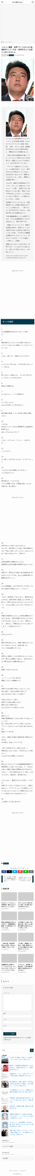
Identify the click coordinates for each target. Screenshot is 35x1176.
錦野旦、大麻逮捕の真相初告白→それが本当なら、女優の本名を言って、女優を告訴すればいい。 (21, 1067)
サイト (5, 1025)
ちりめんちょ (17, 2)
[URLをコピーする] (31, 871)
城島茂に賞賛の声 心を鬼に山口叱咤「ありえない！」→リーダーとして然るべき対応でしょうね (21, 1116)
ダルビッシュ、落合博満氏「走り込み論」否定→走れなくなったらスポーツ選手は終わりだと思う (21, 1124)
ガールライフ (23, 1170)
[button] (3, 871)
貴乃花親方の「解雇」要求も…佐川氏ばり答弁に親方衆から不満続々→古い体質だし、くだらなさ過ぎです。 (21, 1083)
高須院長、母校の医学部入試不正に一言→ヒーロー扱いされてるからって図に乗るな (21, 1100)
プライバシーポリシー (14, 1170)
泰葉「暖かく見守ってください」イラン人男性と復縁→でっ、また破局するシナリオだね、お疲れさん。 (21, 1132)
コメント (6, 993)
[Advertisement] (17, 23)
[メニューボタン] (2, 2)
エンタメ (11, 55)
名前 (4, 1013)
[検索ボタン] (33, 2)
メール (5, 1019)
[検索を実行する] (32, 1050)
